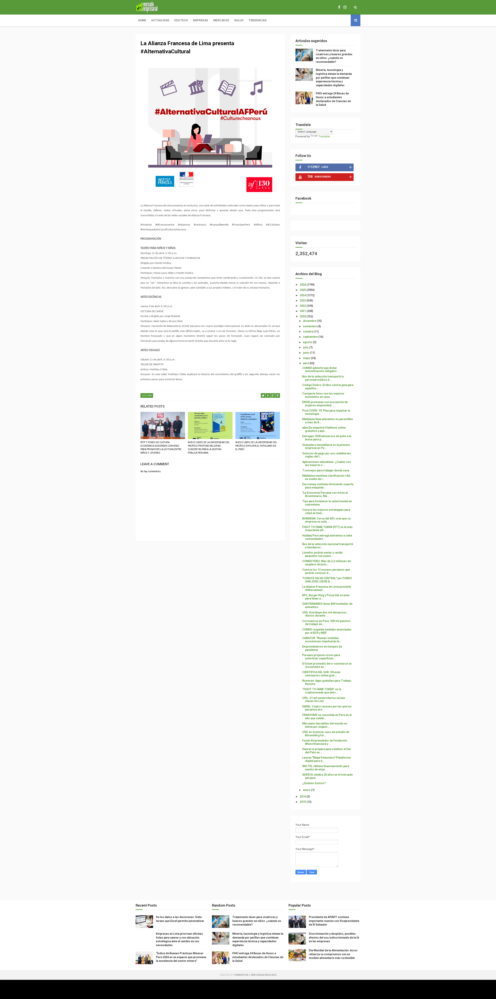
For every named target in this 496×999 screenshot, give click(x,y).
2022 (303, 305)
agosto (308, 342)
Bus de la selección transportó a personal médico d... (323, 378)
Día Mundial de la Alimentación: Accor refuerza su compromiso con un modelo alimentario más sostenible (333, 954)
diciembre (310, 320)
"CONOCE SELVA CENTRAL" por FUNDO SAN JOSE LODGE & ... (327, 580)
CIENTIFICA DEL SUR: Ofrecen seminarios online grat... (321, 674)
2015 (303, 801)
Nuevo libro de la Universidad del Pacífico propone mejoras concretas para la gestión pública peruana (209, 447)
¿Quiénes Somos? (314, 783)
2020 (303, 316)
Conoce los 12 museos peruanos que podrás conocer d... (326, 571)
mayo (307, 358)
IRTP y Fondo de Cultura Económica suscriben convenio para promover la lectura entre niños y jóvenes (160, 447)
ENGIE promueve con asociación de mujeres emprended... (325, 403)
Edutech (181, 20)
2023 (303, 300)
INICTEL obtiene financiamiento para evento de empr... (325, 768)
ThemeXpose (241, 975)
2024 (303, 295)
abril (306, 363)
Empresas (200, 20)
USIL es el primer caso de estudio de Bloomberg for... (325, 733)
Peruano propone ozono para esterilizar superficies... (321, 657)
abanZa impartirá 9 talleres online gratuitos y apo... (324, 429)
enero (307, 789)
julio (306, 347)
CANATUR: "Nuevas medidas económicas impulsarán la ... (322, 639)
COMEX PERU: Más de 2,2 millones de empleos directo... (326, 563)
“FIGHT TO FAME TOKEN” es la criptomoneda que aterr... (321, 691)
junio (306, 352)
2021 (303, 311)
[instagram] (345, 7)
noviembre (310, 326)
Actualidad (160, 20)
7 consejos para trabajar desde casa (325, 470)
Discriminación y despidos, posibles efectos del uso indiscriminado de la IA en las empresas (334, 937)
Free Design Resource (263, 975)
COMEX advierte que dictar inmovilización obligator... (320, 369)
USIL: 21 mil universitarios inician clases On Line (323, 699)
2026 (303, 284)
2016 (303, 796)
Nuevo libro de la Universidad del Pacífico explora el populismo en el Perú (256, 446)
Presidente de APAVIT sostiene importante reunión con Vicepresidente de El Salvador (334, 920)
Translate (324, 136)
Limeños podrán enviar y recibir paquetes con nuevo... (322, 554)
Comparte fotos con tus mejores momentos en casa (323, 395)
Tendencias (258, 20)
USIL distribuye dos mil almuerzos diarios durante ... (324, 614)
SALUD (239, 20)
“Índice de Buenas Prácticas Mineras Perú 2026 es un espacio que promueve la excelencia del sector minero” (181, 957)
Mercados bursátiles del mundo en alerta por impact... (324, 725)
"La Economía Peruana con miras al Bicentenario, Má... (325, 494)
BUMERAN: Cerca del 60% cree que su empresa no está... (326, 520)
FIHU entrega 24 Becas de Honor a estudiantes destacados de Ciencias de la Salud (257, 957)
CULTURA (147, 395)
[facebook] (339, 7)
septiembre (310, 336)
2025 (303, 289)
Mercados (221, 20)
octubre (308, 331)
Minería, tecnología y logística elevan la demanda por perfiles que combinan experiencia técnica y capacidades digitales (334, 77)
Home (142, 20)
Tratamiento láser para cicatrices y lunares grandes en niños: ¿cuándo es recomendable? (256, 920)
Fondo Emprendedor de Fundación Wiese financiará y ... (324, 742)
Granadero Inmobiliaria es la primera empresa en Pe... (326, 446)
